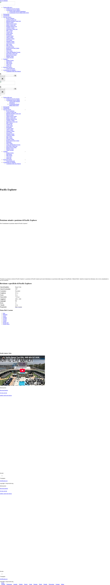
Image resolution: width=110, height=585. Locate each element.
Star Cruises (9, 44)
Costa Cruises (9, 33)
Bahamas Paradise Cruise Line (13, 21)
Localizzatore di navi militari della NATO (19, 12)
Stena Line (8, 65)
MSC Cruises (9, 30)
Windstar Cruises (10, 41)
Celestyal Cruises (10, 42)
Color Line (8, 64)
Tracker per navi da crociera (12, 8)
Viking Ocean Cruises (11, 23)
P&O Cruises (9, 45)
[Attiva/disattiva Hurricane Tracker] (25, 159)
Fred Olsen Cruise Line (11, 53)
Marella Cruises (10, 56)
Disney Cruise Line (10, 25)
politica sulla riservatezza (6, 395)
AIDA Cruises (9, 37)
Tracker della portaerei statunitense (17, 11)
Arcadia (5, 318)
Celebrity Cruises (10, 27)
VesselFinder (6, 15)
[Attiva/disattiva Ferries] (25, 151)
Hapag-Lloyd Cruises (11, 55)
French (26, 584)
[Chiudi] (2, 79)
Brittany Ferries (10, 60)
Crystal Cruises (9, 36)
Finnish (45, 584)
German (58, 584)
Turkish (21, 584)
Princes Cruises (10, 22)
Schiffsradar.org (3, 480)
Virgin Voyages (10, 57)
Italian (2, 583)
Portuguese (9, 584)
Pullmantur (8, 49)
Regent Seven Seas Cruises (12, 48)
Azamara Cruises (10, 38)
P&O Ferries (9, 63)
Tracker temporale (10, 68)
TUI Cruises (9, 40)
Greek (30, 584)
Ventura (5, 317)
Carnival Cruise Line (11, 19)
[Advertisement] (55, 176)
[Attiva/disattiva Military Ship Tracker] (25, 100)
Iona (4, 313)
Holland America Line (11, 26)
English (3, 584)
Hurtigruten (9, 34)
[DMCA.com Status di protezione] (55, 470)
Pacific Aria (6, 322)
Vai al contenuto (4, 0)
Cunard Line (9, 32)
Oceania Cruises (10, 46)
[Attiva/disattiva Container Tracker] (25, 162)
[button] (12, 7)
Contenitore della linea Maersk (13, 71)
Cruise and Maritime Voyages (13, 52)
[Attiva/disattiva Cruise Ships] (25, 109)
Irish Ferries (9, 61)
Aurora (4, 321)
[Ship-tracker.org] (7, 4)
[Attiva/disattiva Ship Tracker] (25, 97)
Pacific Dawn (6, 324)
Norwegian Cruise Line (11, 29)
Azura (4, 316)
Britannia (5, 314)
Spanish (15, 584)
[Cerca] (0, 74)
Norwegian (51, 584)
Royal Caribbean (10, 18)
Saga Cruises (9, 50)
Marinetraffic (6, 14)
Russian (36, 584)
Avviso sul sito (3, 393)
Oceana (5, 320)
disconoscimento (4, 390)
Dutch (40, 584)
